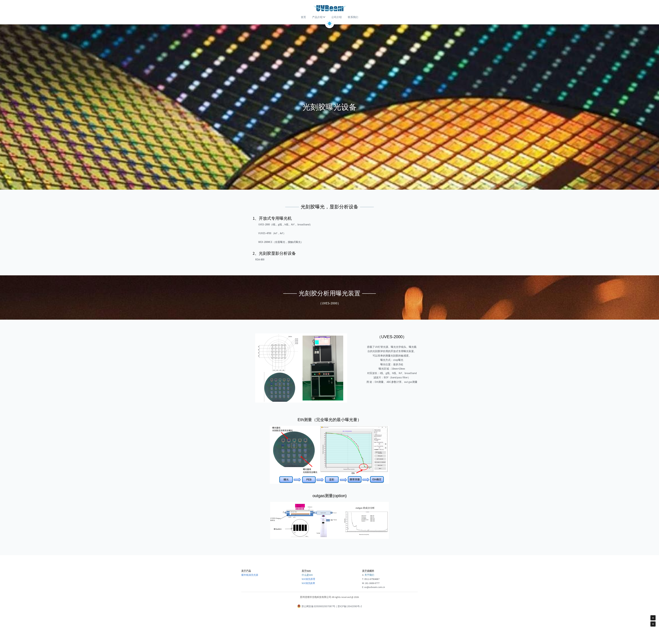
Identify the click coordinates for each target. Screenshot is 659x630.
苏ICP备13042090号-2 (350, 606)
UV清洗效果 (309, 583)
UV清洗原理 (309, 579)
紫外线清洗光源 (249, 574)
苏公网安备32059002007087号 (318, 606)
